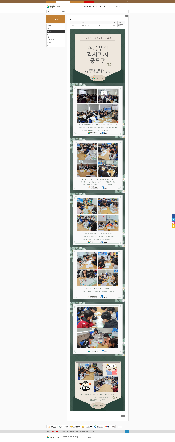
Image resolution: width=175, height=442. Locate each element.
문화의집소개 (87, 6)
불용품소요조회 (50, 39)
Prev (119, 427)
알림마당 (110, 6)
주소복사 (126, 16)
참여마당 (117, 6)
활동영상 (49, 34)
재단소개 (48, 431)
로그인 (127, 1)
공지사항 (49, 25)
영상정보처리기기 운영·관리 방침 (82, 431)
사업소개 (102, 6)
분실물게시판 (50, 37)
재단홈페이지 (51, 2)
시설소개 (95, 6)
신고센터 (49, 42)
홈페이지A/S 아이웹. (92, 437)
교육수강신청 (88, 2)
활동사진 (49, 31)
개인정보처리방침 (55, 431)
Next (121, 427)
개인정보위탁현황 (64, 431)
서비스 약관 (71, 431)
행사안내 (49, 28)
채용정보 (49, 45)
